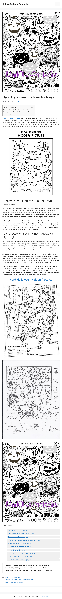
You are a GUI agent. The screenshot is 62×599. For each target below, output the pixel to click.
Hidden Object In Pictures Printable (19, 543)
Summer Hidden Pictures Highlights (19, 560)
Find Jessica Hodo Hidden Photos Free (21, 533)
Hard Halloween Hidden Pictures (14, 114)
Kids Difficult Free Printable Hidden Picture (22, 553)
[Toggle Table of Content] (31, 107)
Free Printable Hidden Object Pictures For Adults (24, 540)
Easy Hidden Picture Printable (18, 530)
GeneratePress (44, 596)
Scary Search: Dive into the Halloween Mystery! (19, 112)
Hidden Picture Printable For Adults (19, 547)
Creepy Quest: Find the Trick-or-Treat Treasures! (18, 110)
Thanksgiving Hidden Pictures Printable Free (19, 579)
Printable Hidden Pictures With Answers (21, 556)
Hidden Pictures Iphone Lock (14, 582)
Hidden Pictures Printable (15, 4)
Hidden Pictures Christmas (17, 550)
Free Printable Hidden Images (18, 537)
